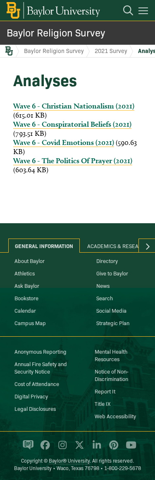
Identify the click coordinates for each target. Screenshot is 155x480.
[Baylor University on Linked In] (95, 448)
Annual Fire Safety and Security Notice (40, 367)
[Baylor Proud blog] (26, 448)
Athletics (24, 273)
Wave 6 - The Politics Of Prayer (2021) (72, 160)
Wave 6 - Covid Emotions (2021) (63, 142)
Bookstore (26, 298)
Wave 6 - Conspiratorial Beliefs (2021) (72, 124)
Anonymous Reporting (40, 351)
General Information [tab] (44, 245)
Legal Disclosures (35, 408)
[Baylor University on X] (77, 448)
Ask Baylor (26, 285)
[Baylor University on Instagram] (60, 448)
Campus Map (30, 322)
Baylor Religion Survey (56, 32)
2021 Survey (111, 50)
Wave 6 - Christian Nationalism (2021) (73, 105)
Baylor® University (69, 460)
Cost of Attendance (36, 383)
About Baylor (29, 260)
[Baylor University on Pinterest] (112, 448)
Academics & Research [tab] (118, 245)
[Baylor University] (52, 10)
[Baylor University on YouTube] (129, 448)
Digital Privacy (31, 396)
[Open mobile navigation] (144, 12)
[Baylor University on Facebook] (43, 448)
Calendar (25, 310)
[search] (124, 11)
